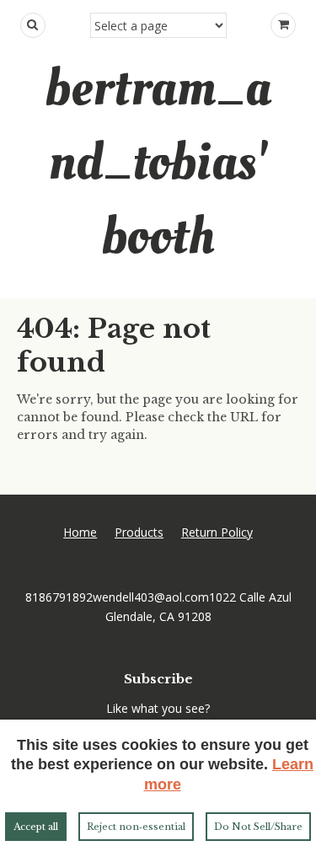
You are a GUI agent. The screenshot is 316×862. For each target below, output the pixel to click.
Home (80, 532)
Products (139, 532)
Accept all (35, 827)
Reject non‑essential (136, 827)
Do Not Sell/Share (258, 827)
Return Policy (217, 532)
